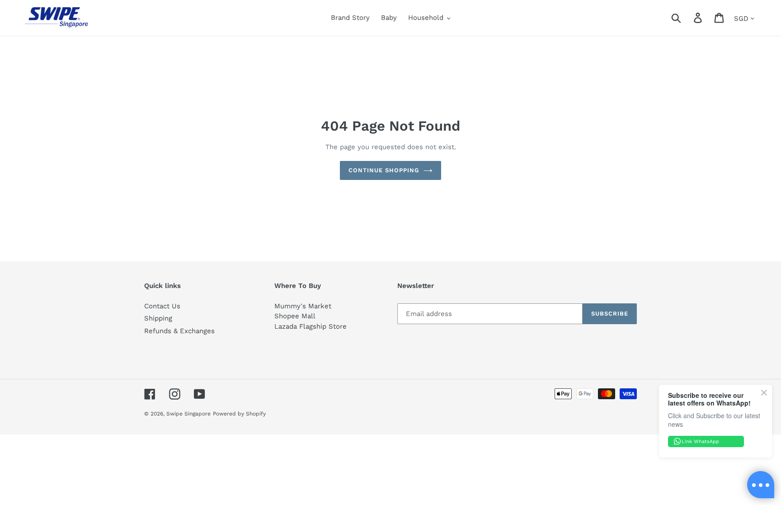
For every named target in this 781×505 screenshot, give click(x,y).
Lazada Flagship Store (310, 326)
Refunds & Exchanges (179, 331)
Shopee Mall (294, 316)
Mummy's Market (302, 306)
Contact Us (162, 306)
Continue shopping (383, 170)
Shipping (158, 318)
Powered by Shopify (239, 414)
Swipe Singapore (188, 414)
